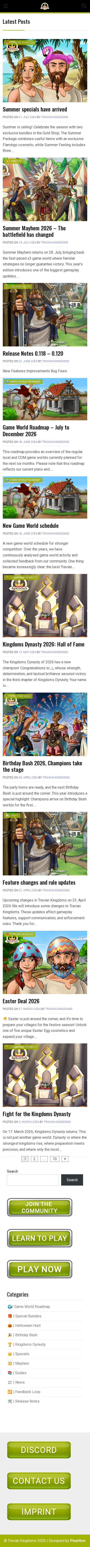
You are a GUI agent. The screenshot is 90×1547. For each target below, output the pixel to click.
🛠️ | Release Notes (18, 286)
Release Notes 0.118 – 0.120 (33, 353)
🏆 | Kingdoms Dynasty (21, 577)
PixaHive (77, 1540)
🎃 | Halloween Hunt (24, 1325)
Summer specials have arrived (35, 109)
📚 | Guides (17, 1373)
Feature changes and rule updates (39, 882)
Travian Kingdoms (54, 117)
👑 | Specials (18, 1354)
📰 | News (12, 815)
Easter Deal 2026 (21, 1001)
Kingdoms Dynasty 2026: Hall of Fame (43, 644)
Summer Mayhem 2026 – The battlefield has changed (34, 231)
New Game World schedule (31, 525)
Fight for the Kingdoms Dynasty (37, 1113)
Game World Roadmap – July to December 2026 (36, 430)
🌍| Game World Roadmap (23, 381)
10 (55, 1159)
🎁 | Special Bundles (19, 42)
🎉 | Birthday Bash (18, 696)
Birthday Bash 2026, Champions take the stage (42, 766)
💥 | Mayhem (14, 161)
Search (12, 1171)
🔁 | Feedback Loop (24, 1392)
